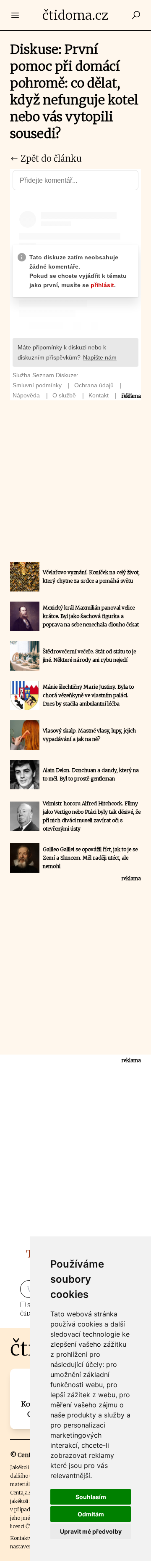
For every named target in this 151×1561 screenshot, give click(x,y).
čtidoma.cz (75, 15)
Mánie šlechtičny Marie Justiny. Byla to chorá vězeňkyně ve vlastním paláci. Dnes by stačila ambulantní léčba (88, 695)
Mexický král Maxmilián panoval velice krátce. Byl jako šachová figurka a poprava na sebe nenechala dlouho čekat (91, 616)
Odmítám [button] (91, 1514)
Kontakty (21, 1538)
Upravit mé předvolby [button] (91, 1531)
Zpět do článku (50, 158)
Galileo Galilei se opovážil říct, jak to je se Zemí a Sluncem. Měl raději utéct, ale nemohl (90, 857)
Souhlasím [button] (91, 1496)
